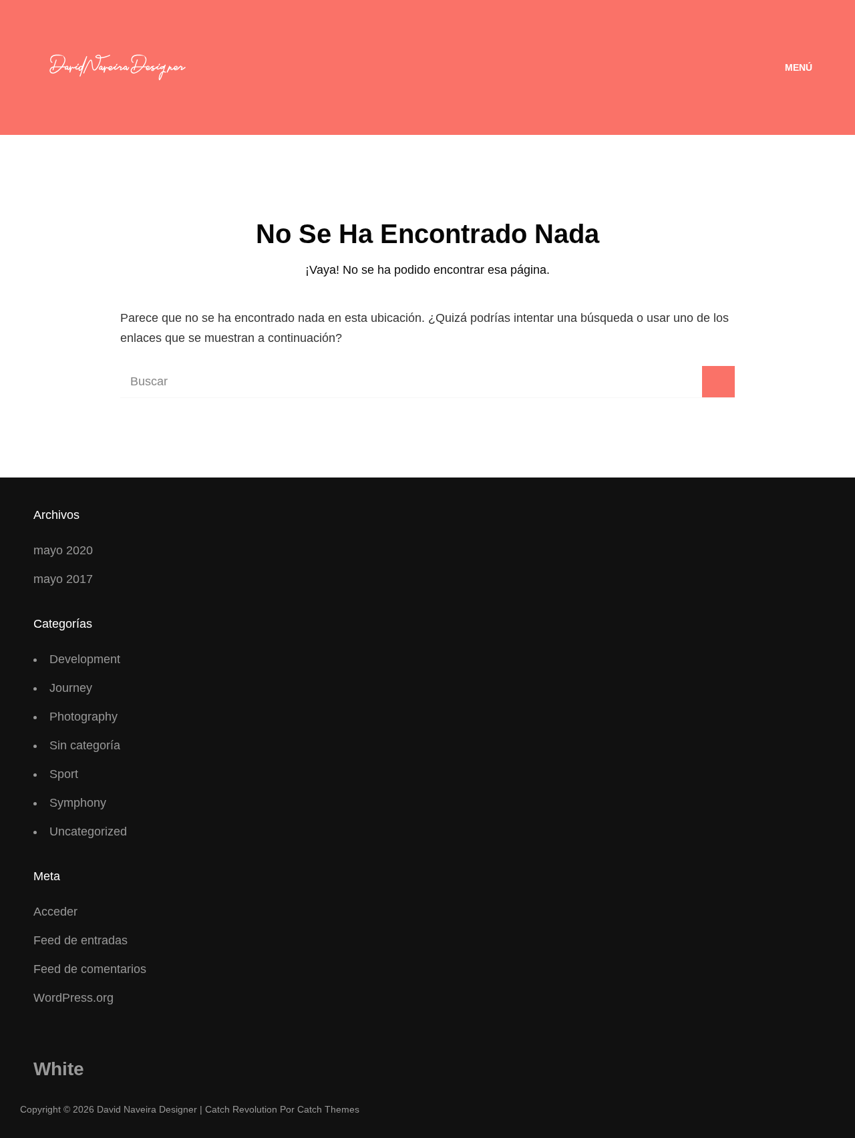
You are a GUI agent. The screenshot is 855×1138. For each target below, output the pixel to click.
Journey (70, 688)
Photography (83, 716)
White (58, 1069)
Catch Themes (328, 1109)
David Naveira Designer (147, 1109)
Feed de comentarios (89, 969)
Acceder (55, 911)
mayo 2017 (63, 579)
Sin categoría (84, 745)
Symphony (77, 802)
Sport (63, 774)
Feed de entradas (80, 940)
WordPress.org (73, 997)
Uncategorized (88, 831)
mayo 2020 (63, 550)
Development (84, 659)
